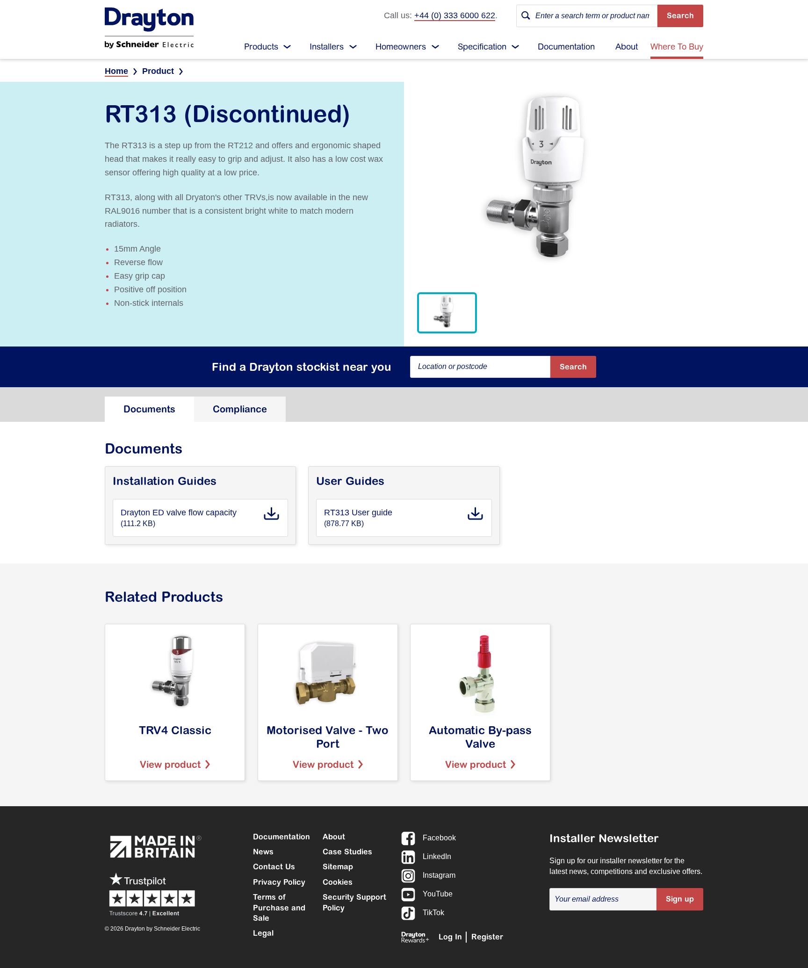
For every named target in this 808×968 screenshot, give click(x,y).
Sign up (680, 899)
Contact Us (274, 866)
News (263, 851)
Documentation (566, 46)
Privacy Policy (279, 882)
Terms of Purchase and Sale (279, 907)
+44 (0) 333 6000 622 (454, 15)
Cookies (338, 882)
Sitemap (338, 866)
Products (261, 46)
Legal (263, 933)
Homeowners (400, 46)
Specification (482, 46)
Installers (327, 46)
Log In (450, 936)
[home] (149, 28)
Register (487, 936)
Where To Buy (676, 46)
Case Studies (347, 851)
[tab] (149, 409)
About (626, 46)
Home (116, 71)
